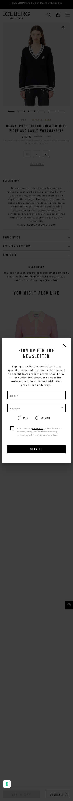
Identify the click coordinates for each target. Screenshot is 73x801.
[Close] (64, 345)
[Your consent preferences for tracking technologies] (7, 784)
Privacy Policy (38, 428)
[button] (36, 408)
